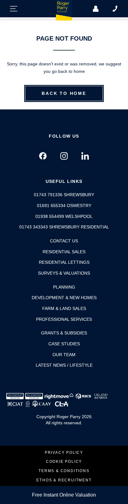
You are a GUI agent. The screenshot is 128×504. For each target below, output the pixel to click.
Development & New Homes (64, 297)
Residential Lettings (64, 262)
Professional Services (64, 319)
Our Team (64, 354)
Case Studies (64, 343)
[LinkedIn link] (85, 156)
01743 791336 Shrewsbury (64, 194)
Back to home (64, 93)
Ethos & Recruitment (63, 480)
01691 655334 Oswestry (64, 205)
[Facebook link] (43, 156)
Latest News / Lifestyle (64, 365)
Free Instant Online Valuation (64, 494)
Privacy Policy (64, 453)
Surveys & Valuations (64, 273)
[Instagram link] (64, 156)
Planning (64, 287)
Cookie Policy (64, 462)
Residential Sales (64, 251)
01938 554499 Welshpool (64, 216)
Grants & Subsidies (64, 332)
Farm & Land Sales (64, 308)
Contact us (64, 240)
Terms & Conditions (64, 471)
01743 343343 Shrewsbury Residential (64, 226)
